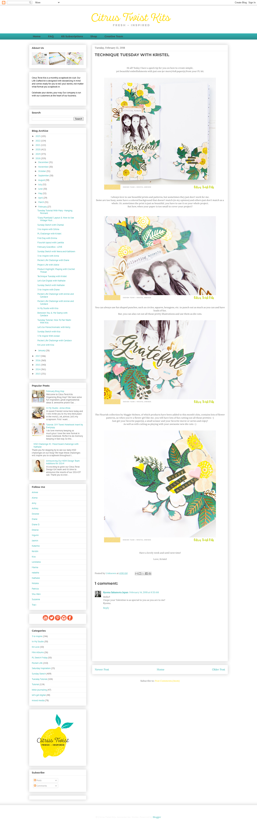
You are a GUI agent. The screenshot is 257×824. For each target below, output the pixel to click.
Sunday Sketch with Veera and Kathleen (56, 251)
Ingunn (35, 535)
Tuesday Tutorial (39, 679)
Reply (106, 607)
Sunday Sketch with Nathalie (51, 285)
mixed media (38, 700)
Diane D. (36, 524)
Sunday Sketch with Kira (48, 331)
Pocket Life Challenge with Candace (54, 340)
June (40, 188)
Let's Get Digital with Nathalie (51, 280)
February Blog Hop (55, 391)
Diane (34, 519)
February (42, 206)
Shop (93, 36)
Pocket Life (37, 663)
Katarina (36, 545)
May (40, 193)
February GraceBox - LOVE (49, 246)
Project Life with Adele (48, 264)
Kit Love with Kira (45, 344)
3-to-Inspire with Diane (48, 289)
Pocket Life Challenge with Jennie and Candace (55, 295)
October (42, 171)
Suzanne (36, 599)
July (40, 184)
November (43, 166)
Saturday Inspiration (41, 668)
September (43, 175)
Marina (35, 567)
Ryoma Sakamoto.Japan (115, 592)
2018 (38, 158)
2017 (38, 356)
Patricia (35, 588)
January (42, 350)
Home (37, 36)
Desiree (35, 513)
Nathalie (36, 578)
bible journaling (39, 689)
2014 (38, 369)
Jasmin (35, 540)
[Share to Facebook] (146, 573)
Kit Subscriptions (72, 36)
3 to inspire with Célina (48, 229)
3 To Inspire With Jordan (48, 335)
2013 (38, 373)
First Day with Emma (47, 238)
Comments (41, 785)
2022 (38, 140)
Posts (38, 780)
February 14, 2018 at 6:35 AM (144, 592)
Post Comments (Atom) (167, 680)
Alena (34, 497)
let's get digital (39, 695)
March (41, 202)
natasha (35, 572)
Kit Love (36, 646)
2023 (38, 136)
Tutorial (35, 684)
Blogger (157, 817)
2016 (38, 360)
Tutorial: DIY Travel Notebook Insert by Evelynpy (64, 426)
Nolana (35, 583)
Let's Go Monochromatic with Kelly (53, 327)
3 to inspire (37, 636)
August (41, 180)
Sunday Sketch (39, 673)
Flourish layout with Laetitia (50, 242)
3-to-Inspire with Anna (48, 255)
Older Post (218, 669)
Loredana (36, 561)
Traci (34, 604)
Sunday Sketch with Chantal (50, 224)
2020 (38, 149)
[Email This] (136, 573)
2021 (38, 145)
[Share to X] (143, 573)
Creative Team (114, 36)
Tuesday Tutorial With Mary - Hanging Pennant (54, 212)
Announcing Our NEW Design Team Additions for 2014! (63, 462)
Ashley (35, 508)
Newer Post (102, 669)
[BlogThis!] (140, 573)
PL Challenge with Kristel (49, 233)
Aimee (35, 492)
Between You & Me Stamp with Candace (52, 314)
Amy (34, 503)
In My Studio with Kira (47, 308)
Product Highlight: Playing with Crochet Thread (56, 270)
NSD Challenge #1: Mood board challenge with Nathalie (56, 445)
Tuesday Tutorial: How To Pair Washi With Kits (54, 321)
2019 (38, 154)
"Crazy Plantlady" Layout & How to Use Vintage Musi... (55, 219)
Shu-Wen (36, 594)
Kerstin (35, 551)
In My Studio (38, 641)
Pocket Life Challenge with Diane (53, 260)
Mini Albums (38, 652)
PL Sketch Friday (39, 657)
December (43, 162)
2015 (38, 364)
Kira (33, 556)
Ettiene (35, 529)
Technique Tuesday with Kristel (52, 276)
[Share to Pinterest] (150, 573)
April (40, 197)
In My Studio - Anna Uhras (58, 407)
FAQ (51, 36)
